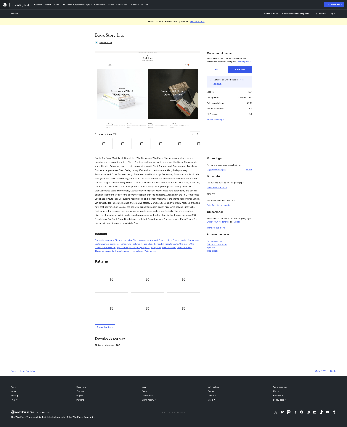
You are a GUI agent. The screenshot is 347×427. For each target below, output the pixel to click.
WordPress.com (281, 387)
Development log (215, 241)
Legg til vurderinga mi (216, 169)
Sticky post (156, 247)
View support (243, 62)
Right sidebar (122, 247)
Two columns (137, 251)
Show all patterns (105, 327)
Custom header (179, 240)
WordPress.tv (149, 400)
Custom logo (193, 240)
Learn (144, 387)
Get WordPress (334, 5)
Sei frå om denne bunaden (219, 205)
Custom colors (165, 240)
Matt (276, 391)
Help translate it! (197, 21)
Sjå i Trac (211, 247)
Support (145, 391)
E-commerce (114, 244)
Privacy (14, 400)
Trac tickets (212, 251)
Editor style (126, 244)
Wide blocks (150, 251)
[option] (111, 279)
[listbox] (147, 294)
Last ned (240, 69)
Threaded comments (104, 251)
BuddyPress (279, 400)
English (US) (212, 222)
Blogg (135, 240)
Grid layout (184, 244)
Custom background (148, 240)
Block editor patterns (104, 240)
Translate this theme (216, 228)
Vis (216, 69)
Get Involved (213, 387)
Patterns (80, 400)
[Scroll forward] (197, 134)
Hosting (14, 395)
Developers (147, 395)
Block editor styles (123, 240)
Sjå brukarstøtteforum (217, 187)
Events (211, 391)
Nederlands (224, 222)
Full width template (169, 244)
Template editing (184, 247)
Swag (211, 400)
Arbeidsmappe (108, 247)
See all (249, 169)
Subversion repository (217, 244)
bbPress (278, 395)
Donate (212, 395)
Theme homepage (215, 119)
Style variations (169, 247)
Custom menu (101, 244)
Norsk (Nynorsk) (43, 412)
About (13, 387)
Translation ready (123, 251)
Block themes (154, 244)
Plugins (79, 395)
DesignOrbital (105, 42)
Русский (236, 222)
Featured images (139, 244)
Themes (14, 13)
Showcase (81, 387)
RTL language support (139, 247)
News (13, 391)
